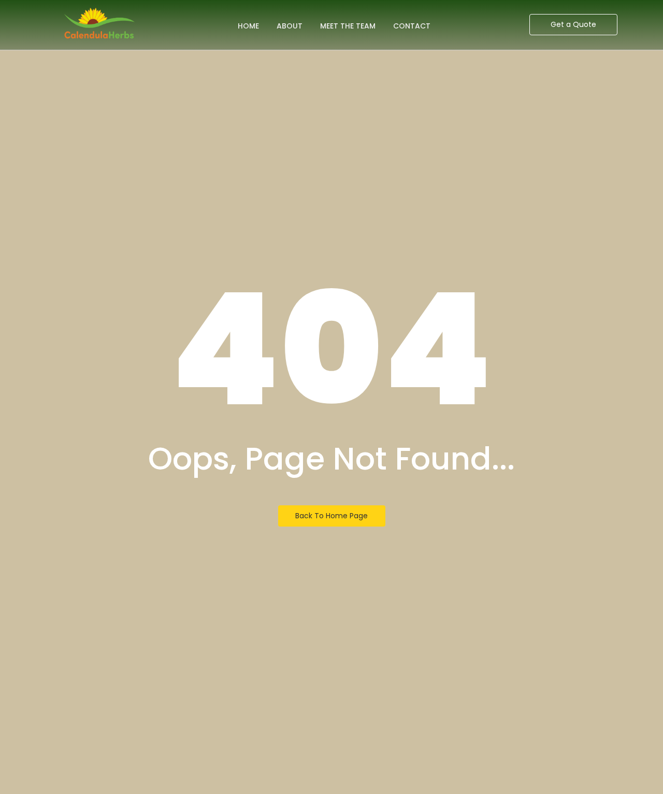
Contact (411, 26)
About (289, 26)
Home (248, 26)
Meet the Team (348, 26)
